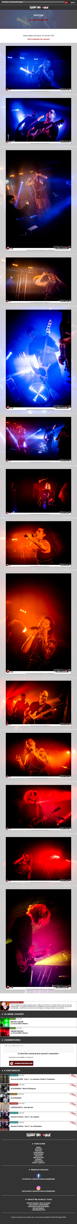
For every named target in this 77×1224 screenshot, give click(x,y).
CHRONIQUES (38, 1152)
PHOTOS (38, 1151)
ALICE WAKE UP (38, 20)
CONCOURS (38, 1161)
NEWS (38, 1147)
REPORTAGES (38, 1157)
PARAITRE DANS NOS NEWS (38, 1206)
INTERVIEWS (38, 1154)
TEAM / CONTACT (38, 1163)
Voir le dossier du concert (38, 39)
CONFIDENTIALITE (38, 1210)
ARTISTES (38, 1149)
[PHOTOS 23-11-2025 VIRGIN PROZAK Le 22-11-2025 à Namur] (38, 1041)
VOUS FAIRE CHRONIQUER (39, 1205)
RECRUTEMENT (38, 1208)
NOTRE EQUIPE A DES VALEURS (38, 1203)
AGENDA (38, 1159)
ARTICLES (38, 1156)
